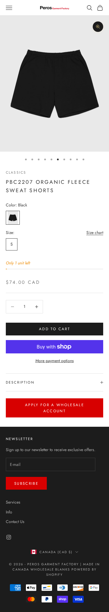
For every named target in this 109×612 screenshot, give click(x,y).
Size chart (94, 232)
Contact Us (15, 521)
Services (13, 502)
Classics (16, 172)
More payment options (54, 361)
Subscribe (26, 483)
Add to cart (54, 329)
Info (9, 512)
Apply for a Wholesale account (54, 408)
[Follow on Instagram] (9, 537)
